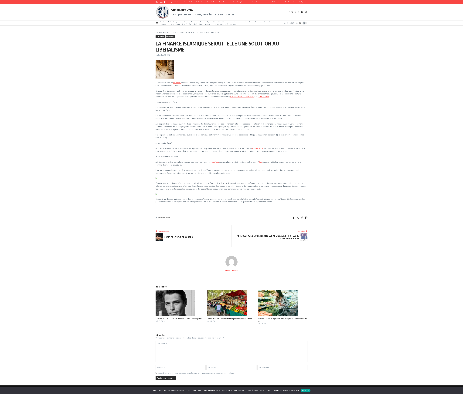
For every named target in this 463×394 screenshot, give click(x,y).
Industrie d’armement (234, 22)
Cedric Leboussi (231, 270)
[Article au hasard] (300, 23)
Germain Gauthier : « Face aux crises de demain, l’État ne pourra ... (180, 319)
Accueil (158, 33)
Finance (187, 22)
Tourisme (208, 24)
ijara (260, 162)
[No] (460, 390)
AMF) (232, 97)
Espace (202, 22)
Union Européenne (175, 22)
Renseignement (174, 24)
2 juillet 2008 (264, 97)
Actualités (221, 22)
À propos (233, 24)
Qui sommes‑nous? (221, 24)
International (248, 22)
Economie (194, 22)
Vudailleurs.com (182, 10)
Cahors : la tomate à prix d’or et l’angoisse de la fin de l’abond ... (230, 319)
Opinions (163, 22)
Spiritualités (211, 22)
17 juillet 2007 (257, 148)
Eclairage (258, 22)
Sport (201, 24)
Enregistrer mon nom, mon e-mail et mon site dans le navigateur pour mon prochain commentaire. (196, 373)
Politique (163, 24)
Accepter (305, 390)
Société (184, 24)
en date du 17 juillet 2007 (244, 97)
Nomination (268, 22)
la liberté (177, 83)
